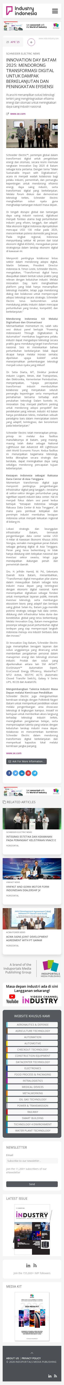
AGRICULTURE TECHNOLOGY (32, 1031)
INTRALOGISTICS (33, 1080)
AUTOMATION (32, 1037)
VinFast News (13, 882)
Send (32, 1184)
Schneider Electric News (23, 53)
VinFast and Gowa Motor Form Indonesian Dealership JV (27, 888)
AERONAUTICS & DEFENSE (33, 1024)
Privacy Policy (31, 1358)
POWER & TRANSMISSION (32, 1105)
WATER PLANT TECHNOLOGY (32, 1130)
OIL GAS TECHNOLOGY (32, 1099)
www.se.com (18, 113)
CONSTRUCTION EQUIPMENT (32, 1055)
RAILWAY (32, 1112)
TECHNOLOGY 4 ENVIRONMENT (33, 1124)
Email (9, 1155)
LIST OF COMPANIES (18, 1365)
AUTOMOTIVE (33, 1043)
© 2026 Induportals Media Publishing (31, 1361)
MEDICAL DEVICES (33, 1087)
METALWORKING (33, 1093)
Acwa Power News (15, 932)
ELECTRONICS (32, 1068)
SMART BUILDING (32, 1118)
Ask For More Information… (27, 761)
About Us (12, 1358)
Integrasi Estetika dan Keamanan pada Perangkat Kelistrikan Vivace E (31, 838)
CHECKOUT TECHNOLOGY (32, 1049)
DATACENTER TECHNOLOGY (33, 1062)
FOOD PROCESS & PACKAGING (32, 1074)
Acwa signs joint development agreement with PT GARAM (27, 938)
